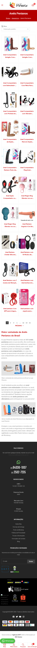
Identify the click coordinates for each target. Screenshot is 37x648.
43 (26, 323)
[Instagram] (23, 617)
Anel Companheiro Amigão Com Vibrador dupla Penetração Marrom (10, 56)
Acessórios (15, 18)
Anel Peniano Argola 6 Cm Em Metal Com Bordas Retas (27, 225)
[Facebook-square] (14, 617)
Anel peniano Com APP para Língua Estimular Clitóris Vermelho (10, 310)
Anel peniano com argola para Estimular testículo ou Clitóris (27, 310)
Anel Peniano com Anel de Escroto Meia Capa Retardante (27, 281)
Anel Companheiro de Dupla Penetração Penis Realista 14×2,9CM (10, 140)
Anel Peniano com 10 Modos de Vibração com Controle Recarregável (27, 253)
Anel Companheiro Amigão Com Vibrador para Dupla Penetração (27, 56)
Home (8, 18)
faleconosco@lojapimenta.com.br (18, 455)
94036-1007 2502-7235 (18, 470)
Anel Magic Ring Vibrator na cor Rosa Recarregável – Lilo (27, 197)
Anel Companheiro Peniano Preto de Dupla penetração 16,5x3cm (10, 169)
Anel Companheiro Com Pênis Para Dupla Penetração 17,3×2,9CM (27, 84)
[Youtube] (20, 617)
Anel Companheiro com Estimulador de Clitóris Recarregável (10, 84)
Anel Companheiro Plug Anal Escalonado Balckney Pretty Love (27, 169)
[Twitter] (17, 617)
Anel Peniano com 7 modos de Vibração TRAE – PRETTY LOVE (10, 281)
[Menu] (2, 4)
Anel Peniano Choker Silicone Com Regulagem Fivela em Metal (10, 253)
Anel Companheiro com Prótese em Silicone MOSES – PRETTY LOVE (10, 112)
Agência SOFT (16, 635)
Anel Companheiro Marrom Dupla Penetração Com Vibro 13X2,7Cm (27, 140)
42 (23, 323)
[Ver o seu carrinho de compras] (33, 5)
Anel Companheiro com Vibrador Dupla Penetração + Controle (27, 112)
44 (30, 323)
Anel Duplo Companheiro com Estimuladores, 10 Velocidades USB (10, 197)
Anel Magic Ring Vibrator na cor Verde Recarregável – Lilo (10, 225)
